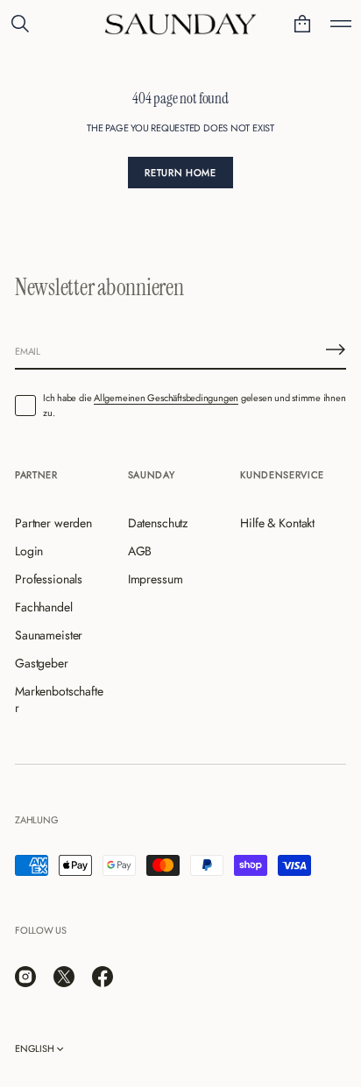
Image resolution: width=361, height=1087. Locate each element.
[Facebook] (102, 976)
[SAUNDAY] (180, 23)
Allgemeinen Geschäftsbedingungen (166, 398)
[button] (20, 23)
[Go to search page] (20, 23)
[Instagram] (25, 976)
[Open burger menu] (340, 23)
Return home (180, 173)
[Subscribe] (335, 349)
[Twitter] (64, 976)
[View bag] (302, 23)
